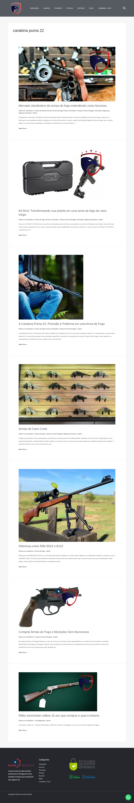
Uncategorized (40, 720)
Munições (58, 8)
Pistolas (70, 8)
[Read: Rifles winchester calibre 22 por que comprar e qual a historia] (58, 691)
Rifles (91, 8)
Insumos (47, 8)
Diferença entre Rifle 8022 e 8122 (41, 546)
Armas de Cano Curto (33, 428)
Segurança (106, 110)
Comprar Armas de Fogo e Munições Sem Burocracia (54, 632)
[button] (124, 8)
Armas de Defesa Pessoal (43, 110)
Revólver (81, 8)
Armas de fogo (58, 110)
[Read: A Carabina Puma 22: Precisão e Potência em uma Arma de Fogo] (51, 287)
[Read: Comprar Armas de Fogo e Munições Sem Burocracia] (50, 607)
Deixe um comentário (26, 110)
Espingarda (34, 8)
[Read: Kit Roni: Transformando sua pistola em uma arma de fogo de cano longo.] (63, 177)
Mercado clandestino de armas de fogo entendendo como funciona (63, 105)
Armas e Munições (69, 110)
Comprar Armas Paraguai (85, 110)
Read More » (23, 128)
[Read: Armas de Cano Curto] (67, 394)
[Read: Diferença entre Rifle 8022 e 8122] (67, 505)
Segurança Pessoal (25, 113)
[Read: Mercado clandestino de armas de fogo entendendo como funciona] (67, 74)
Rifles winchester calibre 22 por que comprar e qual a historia (59, 715)
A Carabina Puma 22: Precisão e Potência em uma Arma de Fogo (62, 323)
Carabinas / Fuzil (104, 8)
